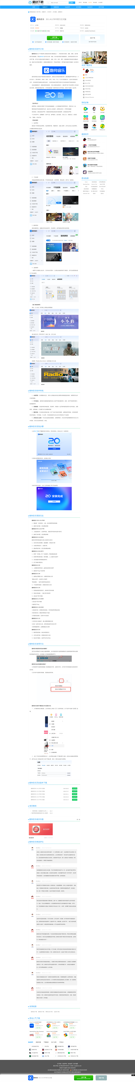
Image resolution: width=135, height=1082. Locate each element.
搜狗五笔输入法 (86, 191)
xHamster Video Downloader (86, 193)
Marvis (91, 69)
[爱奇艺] (102, 117)
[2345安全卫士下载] (56, 1056)
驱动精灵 (95, 2)
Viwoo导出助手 (102, 186)
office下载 (47, 1056)
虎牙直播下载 (73, 1046)
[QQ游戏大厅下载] (43, 1050)
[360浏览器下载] (30, 1056)
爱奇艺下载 (73, 1052)
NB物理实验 (87, 91)
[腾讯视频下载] (56, 1046)
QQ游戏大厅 (94, 129)
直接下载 (92, 38)
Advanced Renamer (89, 97)
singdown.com (77, 1065)
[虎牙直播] (102, 108)
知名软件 (90, 7)
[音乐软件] (41, 829)
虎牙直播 (102, 112)
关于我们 (59, 1063)
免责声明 (64, 1063)
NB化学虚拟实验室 (89, 86)
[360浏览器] (94, 117)
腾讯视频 (85, 2)
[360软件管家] (86, 117)
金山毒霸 (100, 2)
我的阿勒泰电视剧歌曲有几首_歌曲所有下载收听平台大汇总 (40, 813)
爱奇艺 (80, 2)
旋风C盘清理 (88, 94)
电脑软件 (45, 7)
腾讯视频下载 (60, 1046)
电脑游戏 (56, 7)
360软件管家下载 (74, 1049)
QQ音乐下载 (56, 1011)
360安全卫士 (102, 129)
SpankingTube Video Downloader (86, 184)
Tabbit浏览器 (88, 80)
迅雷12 (102, 193)
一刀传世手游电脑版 (92, 145)
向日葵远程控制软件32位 (94, 186)
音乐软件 (49, 11)
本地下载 (75, 788)
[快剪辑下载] (30, 1050)
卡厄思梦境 (90, 171)
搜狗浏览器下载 (61, 1052)
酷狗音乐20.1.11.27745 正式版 (38, 799)
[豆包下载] (43, 1046)
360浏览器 (94, 121)
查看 (92, 71)
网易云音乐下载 (49, 1011)
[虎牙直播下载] (69, 1046)
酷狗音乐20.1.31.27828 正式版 (38, 794)
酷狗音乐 (42, 56)
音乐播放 (55, 11)
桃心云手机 (87, 83)
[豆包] (94, 108)
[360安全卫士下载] (69, 1056)
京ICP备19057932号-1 (64, 1065)
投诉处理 (70, 1063)
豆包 (94, 112)
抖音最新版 (102, 191)
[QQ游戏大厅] (94, 125)
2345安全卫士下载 (62, 1056)
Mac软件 (67, 7)
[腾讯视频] (86, 108)
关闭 (133, 1075)
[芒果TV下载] (43, 1053)
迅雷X (94, 193)
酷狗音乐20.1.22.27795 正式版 (38, 796)
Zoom (86, 181)
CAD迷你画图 (61, 1049)
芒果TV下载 (47, 1052)
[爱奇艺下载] (69, 1053)
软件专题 (101, 7)
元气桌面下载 (35, 1052)
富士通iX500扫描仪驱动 (94, 191)
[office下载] (43, 1056)
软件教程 (78, 7)
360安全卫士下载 (74, 1056)
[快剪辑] (86, 125)
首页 (33, 7)
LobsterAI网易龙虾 (89, 77)
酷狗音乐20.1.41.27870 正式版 (38, 788)
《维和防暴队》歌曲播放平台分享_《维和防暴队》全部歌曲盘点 (40, 811)
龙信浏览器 (86, 188)
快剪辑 (85, 129)
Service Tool (94, 184)
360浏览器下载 (35, 1056)
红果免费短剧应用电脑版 (102, 181)
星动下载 (38, 11)
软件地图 (75, 1063)
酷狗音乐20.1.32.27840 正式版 (38, 791)
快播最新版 (94, 188)
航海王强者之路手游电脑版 (93, 151)
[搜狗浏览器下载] (56, 1053)
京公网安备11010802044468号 (79, 1070)
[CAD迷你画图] (56, 1050)
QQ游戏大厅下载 (48, 1049)
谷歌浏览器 (94, 181)
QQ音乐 (90, 2)
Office (102, 188)
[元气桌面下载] (30, 1053)
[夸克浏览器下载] (30, 1046)
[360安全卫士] (102, 125)
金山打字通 (102, 184)
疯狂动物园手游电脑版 (92, 164)
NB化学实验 (87, 88)
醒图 (86, 74)
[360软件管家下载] (69, 1050)
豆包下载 (47, 1046)
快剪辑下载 (34, 1049)
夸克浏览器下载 (35, 1046)
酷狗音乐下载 (34, 1011)
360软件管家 (86, 121)
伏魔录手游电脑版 (91, 158)
